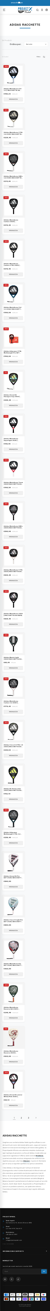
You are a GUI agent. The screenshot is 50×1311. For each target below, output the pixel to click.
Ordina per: (15, 44)
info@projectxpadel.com (14, 1240)
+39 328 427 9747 (11, 1234)
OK (44, 1271)
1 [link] (14, 1118)
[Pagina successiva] (36, 1118)
